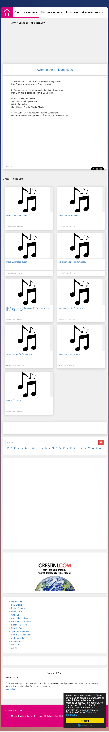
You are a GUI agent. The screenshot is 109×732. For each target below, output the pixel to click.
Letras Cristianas (34, 716)
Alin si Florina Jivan (19, 618)
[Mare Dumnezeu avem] (29, 199)
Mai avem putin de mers (69, 354)
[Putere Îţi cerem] (29, 384)
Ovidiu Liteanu (17, 601)
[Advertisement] (55, 40)
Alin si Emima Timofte (21, 621)
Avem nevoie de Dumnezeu (71, 308)
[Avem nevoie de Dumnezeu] (81, 292)
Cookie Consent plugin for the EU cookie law (85, 725)
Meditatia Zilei (12, 688)
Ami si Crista (16, 641)
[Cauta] (101, 442)
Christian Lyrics (51, 716)
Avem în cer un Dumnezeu (55, 69)
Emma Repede (18, 608)
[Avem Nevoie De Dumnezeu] (29, 338)
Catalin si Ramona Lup (21, 634)
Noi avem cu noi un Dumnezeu (72, 261)
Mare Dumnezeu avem (16, 215)
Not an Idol (16, 644)
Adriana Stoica (17, 611)
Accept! (85, 720)
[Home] (7, 14)
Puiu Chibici (16, 604)
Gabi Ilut (15, 614)
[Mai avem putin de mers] (81, 338)
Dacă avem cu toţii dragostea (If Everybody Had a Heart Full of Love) (28, 309)
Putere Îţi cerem (13, 400)
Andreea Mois (17, 638)
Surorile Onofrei (18, 628)
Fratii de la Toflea (19, 624)
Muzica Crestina (18, 716)
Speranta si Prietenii (20, 631)
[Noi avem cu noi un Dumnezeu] (81, 246)
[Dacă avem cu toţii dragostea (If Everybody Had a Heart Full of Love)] (29, 292)
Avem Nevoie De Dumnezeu (19, 354)
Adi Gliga (15, 648)
